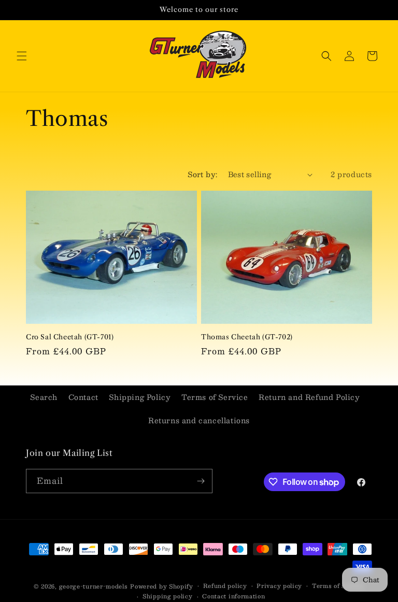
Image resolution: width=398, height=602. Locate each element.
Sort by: (202, 174)
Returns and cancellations (199, 420)
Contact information (233, 596)
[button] (21, 56)
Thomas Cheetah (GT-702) (247, 337)
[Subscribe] (200, 481)
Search (44, 397)
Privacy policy (279, 586)
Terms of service (338, 586)
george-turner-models (93, 586)
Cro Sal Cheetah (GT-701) (69, 337)
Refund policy (225, 586)
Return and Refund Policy (309, 397)
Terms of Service (214, 397)
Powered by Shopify (161, 586)
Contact (83, 397)
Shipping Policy (139, 397)
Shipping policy (168, 596)
